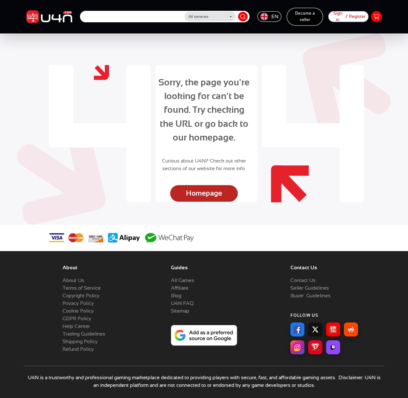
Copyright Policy (80, 295)
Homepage (204, 193)
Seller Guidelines (309, 288)
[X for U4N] (315, 329)
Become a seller (305, 16)
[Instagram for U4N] (297, 347)
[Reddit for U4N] (351, 329)
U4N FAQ (182, 303)
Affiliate (179, 288)
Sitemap (180, 311)
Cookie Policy (78, 311)
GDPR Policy (76, 318)
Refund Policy (78, 349)
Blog (176, 295)
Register (357, 16)
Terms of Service (81, 288)
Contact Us (303, 280)
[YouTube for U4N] (333, 329)
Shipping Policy (80, 341)
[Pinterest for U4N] (315, 347)
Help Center (76, 326)
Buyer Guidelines (310, 295)
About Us (73, 280)
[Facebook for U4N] (297, 329)
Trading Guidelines (83, 333)
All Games (182, 280)
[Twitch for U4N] (333, 347)
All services (198, 16)
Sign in (337, 16)
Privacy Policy (78, 303)
